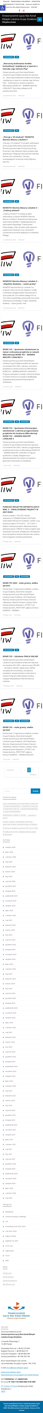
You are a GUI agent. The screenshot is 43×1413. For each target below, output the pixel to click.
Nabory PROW (10, 1236)
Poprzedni (10, 770)
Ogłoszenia (25, 421)
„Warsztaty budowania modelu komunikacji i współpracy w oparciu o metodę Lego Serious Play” (20, 66)
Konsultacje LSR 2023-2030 (15, 1226)
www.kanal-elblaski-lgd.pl (11, 1372)
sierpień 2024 (10, 959)
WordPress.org (9, 1284)
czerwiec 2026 (10, 857)
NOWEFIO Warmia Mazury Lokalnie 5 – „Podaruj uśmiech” (21, 209)
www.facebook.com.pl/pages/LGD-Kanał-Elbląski (20, 1375)
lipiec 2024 (9, 964)
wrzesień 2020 (10, 1178)
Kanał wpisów (8, 1277)
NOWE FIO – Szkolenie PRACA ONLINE (20, 656)
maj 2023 (8, 1032)
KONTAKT (34, 7)
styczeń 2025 (10, 940)
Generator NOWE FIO (33, 4)
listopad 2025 (10, 891)
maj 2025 (8, 920)
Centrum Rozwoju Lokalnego (15, 1216)
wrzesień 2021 (10, 1130)
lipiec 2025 (9, 910)
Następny (33, 775)
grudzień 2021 (10, 1115)
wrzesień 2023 (10, 1013)
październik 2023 (11, 1008)
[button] (2, 8)
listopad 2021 (10, 1120)
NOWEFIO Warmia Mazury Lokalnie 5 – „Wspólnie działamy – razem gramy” (21, 282)
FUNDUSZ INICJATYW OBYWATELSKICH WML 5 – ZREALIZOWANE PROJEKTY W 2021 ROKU (21, 509)
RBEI (7, 1260)
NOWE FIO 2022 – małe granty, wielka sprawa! (20, 584)
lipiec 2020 (9, 1188)
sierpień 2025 (10, 906)
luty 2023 (8, 1047)
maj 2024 (8, 974)
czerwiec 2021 (10, 1144)
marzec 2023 (10, 1042)
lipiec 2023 (9, 1023)
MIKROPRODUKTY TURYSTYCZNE (13, 4)
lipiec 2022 (9, 1081)
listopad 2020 (10, 1169)
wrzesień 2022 (10, 1071)
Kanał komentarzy (10, 1280)
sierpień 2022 (10, 1076)
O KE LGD (9, 1246)
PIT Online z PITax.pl (9, 1386)
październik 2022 (11, 1066)
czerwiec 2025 (10, 915)
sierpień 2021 (10, 1135)
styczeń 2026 (10, 881)
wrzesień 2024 (10, 954)
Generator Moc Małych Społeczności (18, 7)
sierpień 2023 (10, 1018)
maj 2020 (8, 1198)
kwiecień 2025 (10, 925)
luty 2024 (8, 988)
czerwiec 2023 (10, 1027)
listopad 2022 (10, 1062)
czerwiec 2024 (10, 969)
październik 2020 (11, 1173)
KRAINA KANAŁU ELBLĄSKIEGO (20, 1)
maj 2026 (8, 862)
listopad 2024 (10, 949)
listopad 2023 (10, 1003)
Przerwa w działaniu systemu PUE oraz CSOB (20, 828)
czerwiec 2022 (10, 1086)
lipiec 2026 (9, 852)
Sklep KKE (6, 1)
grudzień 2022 (10, 1057)
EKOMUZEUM (36, 1)
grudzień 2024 (10, 944)
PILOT (7, 1255)
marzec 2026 (10, 872)
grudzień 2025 (10, 886)
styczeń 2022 (10, 1110)
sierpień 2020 (10, 1183)
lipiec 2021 (9, 1139)
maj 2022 (8, 1091)
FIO (17, 57)
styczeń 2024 (10, 993)
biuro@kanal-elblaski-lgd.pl (17, 1368)
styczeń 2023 (10, 1052)
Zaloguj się (7, 1273)
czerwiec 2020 (10, 1193)
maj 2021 (8, 1149)
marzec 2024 (10, 984)
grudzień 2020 (10, 1164)
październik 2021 (11, 1125)
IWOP (3, 1391)
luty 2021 (8, 1154)
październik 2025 (11, 896)
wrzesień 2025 (10, 901)
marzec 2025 (10, 930)
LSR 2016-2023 (11, 1231)
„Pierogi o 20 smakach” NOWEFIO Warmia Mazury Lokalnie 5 (18, 138)
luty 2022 (8, 1105)
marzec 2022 (10, 1100)
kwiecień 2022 (10, 1096)
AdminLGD (21, 96)
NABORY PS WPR (11, 1241)
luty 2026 (8, 876)
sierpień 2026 (10, 847)
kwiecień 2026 (10, 867)
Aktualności (8, 57)
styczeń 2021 (10, 1159)
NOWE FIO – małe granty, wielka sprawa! (18, 728)
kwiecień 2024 (10, 979)
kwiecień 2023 (10, 1037)
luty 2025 (8, 935)
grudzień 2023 (10, 998)
